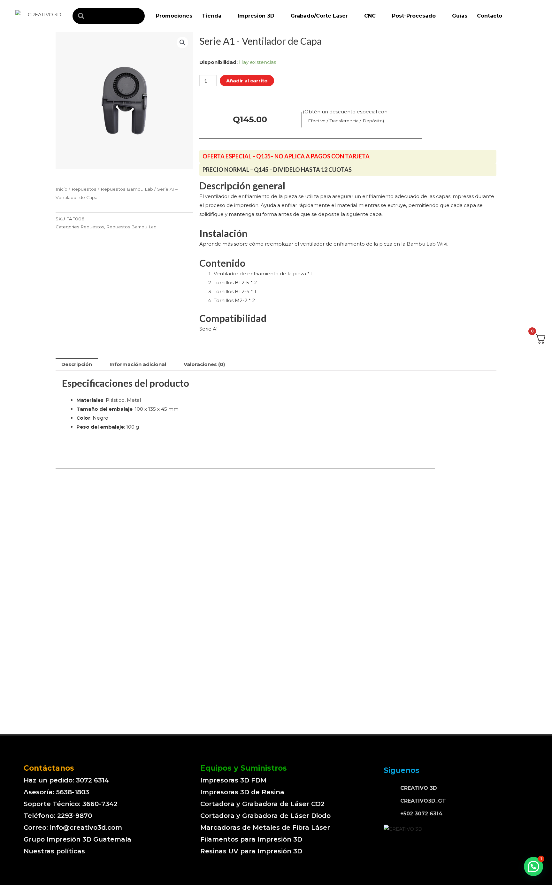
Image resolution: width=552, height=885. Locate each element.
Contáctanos (49, 768)
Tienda (211, 16)
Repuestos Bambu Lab (127, 189)
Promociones (174, 16)
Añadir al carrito (247, 81)
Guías (459, 16)
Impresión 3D (256, 16)
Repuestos (84, 189)
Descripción (76, 364)
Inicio (61, 189)
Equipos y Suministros (243, 768)
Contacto (489, 16)
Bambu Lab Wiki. (427, 244)
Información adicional (138, 364)
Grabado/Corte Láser (319, 16)
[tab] (77, 364)
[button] (533, 866)
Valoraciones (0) (204, 364)
